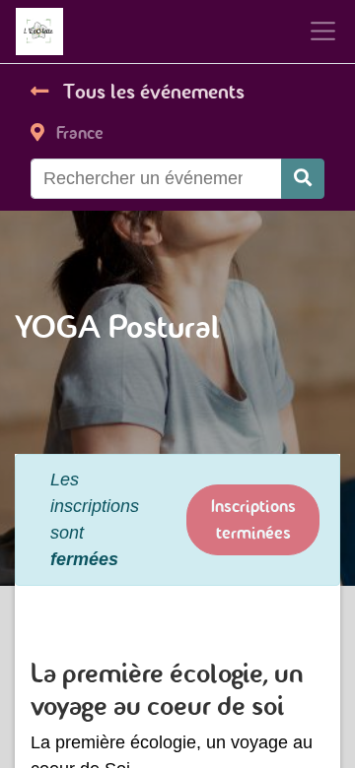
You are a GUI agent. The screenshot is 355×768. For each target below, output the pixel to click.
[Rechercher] (302, 179)
